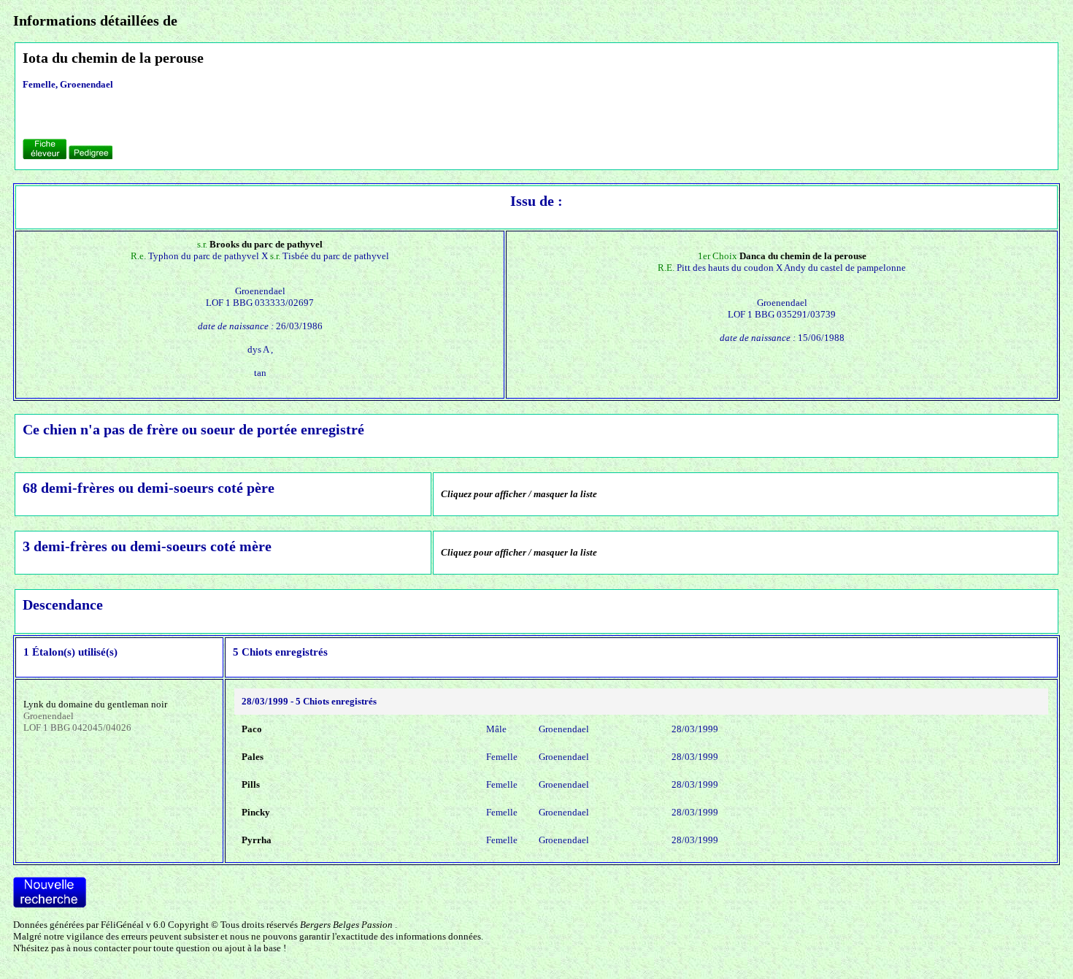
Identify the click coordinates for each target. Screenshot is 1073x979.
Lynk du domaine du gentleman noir (95, 704)
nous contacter (102, 947)
